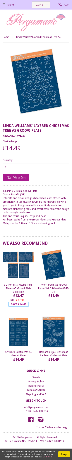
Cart (66, 4)
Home (6, 37)
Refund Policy (36, 385)
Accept (64, 454)
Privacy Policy (36, 381)
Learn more (47, 457)
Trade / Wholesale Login (52, 427)
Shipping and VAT (36, 394)
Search (36, 377)
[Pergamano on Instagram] (41, 420)
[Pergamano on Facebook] (31, 420)
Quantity (8, 160)
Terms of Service (36, 389)
